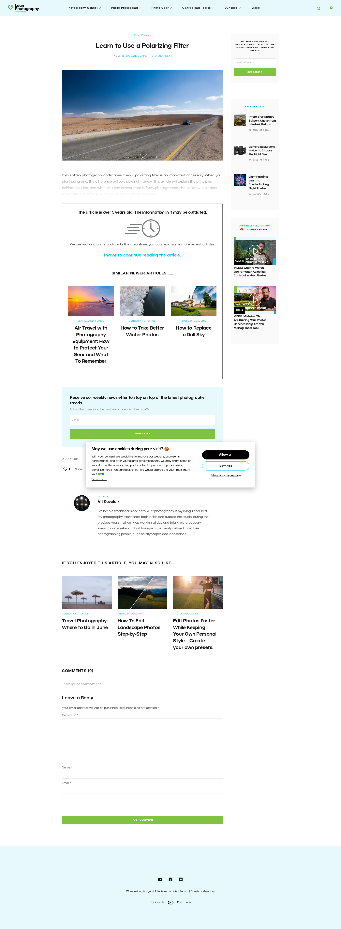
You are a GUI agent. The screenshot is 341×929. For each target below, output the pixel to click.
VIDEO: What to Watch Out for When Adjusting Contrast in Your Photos (250, 272)
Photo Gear (160, 8)
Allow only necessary (226, 475)
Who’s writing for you (139, 891)
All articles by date (166, 891)
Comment (70, 715)
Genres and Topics (196, 8)
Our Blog (231, 8)
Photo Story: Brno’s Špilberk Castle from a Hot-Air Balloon (262, 121)
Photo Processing (124, 8)
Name (67, 767)
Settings (225, 466)
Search (184, 891)
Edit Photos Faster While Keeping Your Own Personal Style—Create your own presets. (194, 634)
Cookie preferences (203, 891)
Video (255, 8)
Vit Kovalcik (109, 502)
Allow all (225, 455)
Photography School (82, 8)
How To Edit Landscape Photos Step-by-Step (139, 628)
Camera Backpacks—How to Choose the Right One (262, 151)
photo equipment (160, 56)
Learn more (99, 479)
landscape (139, 56)
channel (256, 230)
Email (66, 783)
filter (125, 56)
